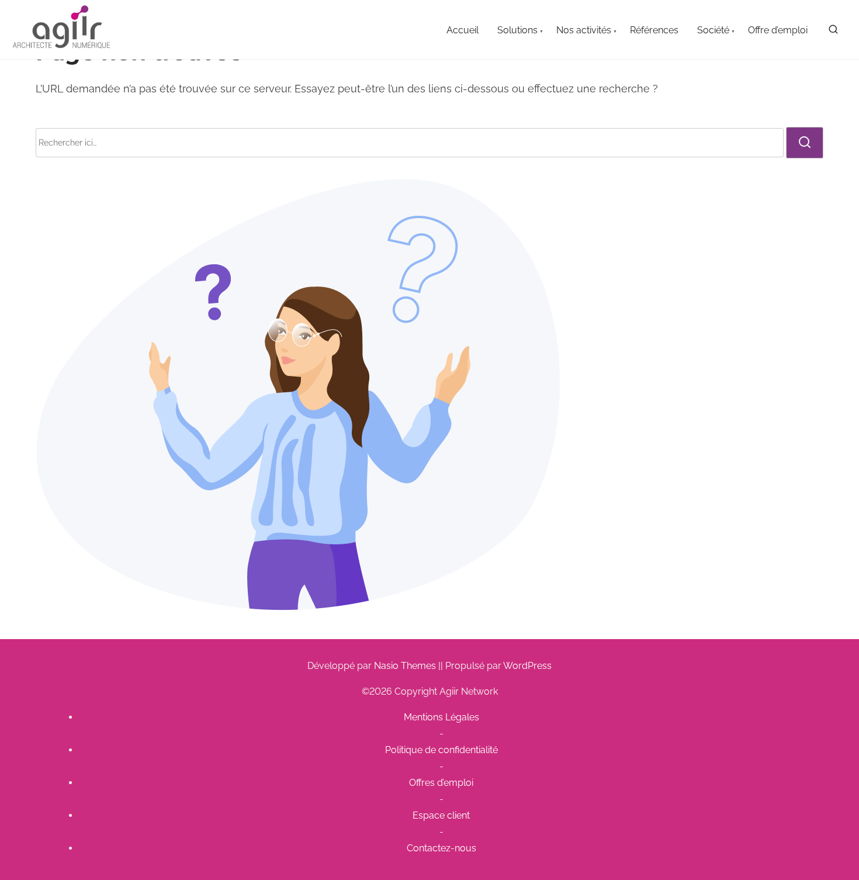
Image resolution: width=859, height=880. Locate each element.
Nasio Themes (406, 665)
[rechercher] (833, 32)
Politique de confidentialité (441, 749)
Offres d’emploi (441, 782)
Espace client (441, 815)
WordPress (527, 665)
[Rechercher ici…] (410, 142)
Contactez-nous (441, 848)
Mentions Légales (441, 717)
